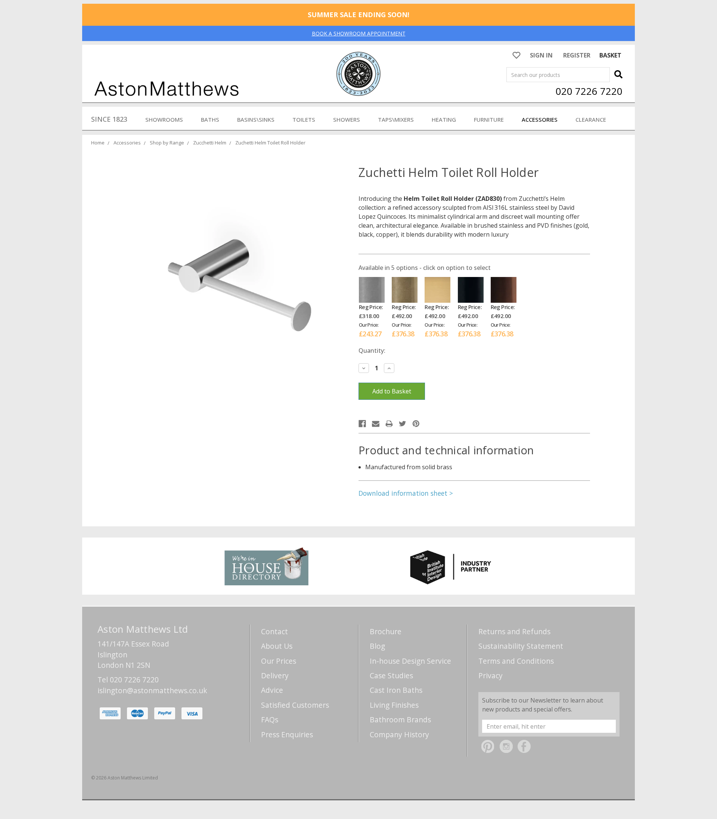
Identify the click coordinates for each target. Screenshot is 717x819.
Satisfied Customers (295, 705)
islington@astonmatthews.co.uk (152, 690)
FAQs (269, 719)
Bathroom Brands (400, 719)
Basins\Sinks (255, 119)
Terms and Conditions (516, 661)
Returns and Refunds (514, 631)
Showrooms (164, 119)
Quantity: (371, 350)
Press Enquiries (287, 734)
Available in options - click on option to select (424, 268)
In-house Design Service (410, 661)
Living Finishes (394, 705)
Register (576, 55)
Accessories (540, 119)
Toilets (303, 119)
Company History (399, 734)
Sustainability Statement (520, 646)
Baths (210, 119)
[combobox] (558, 74)
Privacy (490, 675)
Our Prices (278, 661)
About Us (276, 646)
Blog (377, 646)
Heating (444, 119)
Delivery (275, 675)
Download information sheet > (405, 493)
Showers (346, 119)
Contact (274, 631)
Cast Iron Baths (396, 690)
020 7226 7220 (589, 91)
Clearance (590, 119)
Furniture (489, 119)
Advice (272, 690)
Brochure (385, 631)
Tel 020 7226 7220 (128, 680)
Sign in (541, 55)
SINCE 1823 (109, 119)
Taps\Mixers (396, 119)
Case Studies (391, 675)
